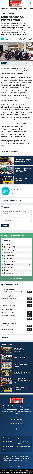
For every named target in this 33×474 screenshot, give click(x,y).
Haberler (3, 13)
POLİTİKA (11, 13)
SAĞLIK (17, 458)
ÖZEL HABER (23, 9)
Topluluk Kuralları (12, 462)
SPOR (26, 456)
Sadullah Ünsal (15, 190)
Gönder (5, 225)
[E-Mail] (12, 193)
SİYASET (12, 458)
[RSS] (16, 429)
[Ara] (30, 3)
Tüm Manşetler (8, 446)
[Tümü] (31, 338)
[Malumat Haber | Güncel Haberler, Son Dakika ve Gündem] (15, 3)
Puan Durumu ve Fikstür (22, 442)
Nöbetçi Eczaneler (10, 438)
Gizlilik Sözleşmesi (14, 460)
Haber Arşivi (8, 450)
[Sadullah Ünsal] (5, 191)
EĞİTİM (27, 458)
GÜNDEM (4, 9)
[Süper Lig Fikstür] (31, 284)
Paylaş (5, 63)
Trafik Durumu (8, 441)
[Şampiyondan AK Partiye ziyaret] (16, 51)
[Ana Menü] (2, 3)
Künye (26, 460)
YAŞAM (22, 458)
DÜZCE (6, 460)
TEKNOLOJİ (13, 9)
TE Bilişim (20, 467)
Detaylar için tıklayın (16, 278)
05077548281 (18, 419)
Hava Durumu (23, 438)
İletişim (22, 460)
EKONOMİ (6, 458)
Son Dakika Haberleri (24, 446)
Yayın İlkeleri (21, 462)
